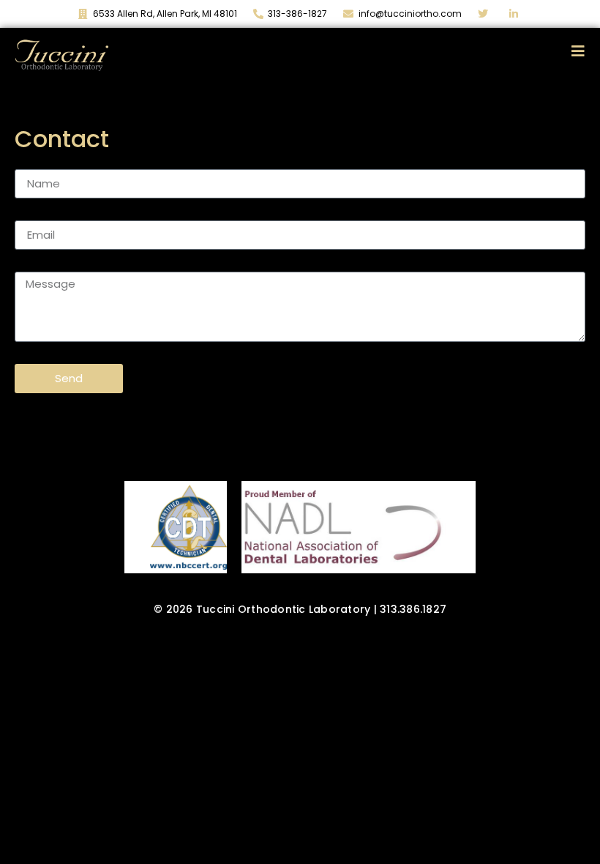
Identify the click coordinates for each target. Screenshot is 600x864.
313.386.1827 (413, 609)
